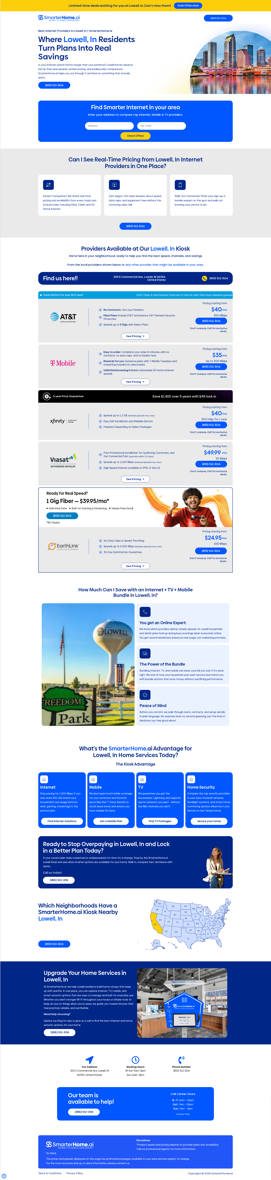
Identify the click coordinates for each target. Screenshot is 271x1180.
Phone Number (181, 1067)
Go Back (51, 1153)
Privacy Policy (74, 1173)
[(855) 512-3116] (204, 278)
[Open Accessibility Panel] (4, 1176)
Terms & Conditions (49, 1173)
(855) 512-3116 (219, 278)
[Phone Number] (181, 1060)
